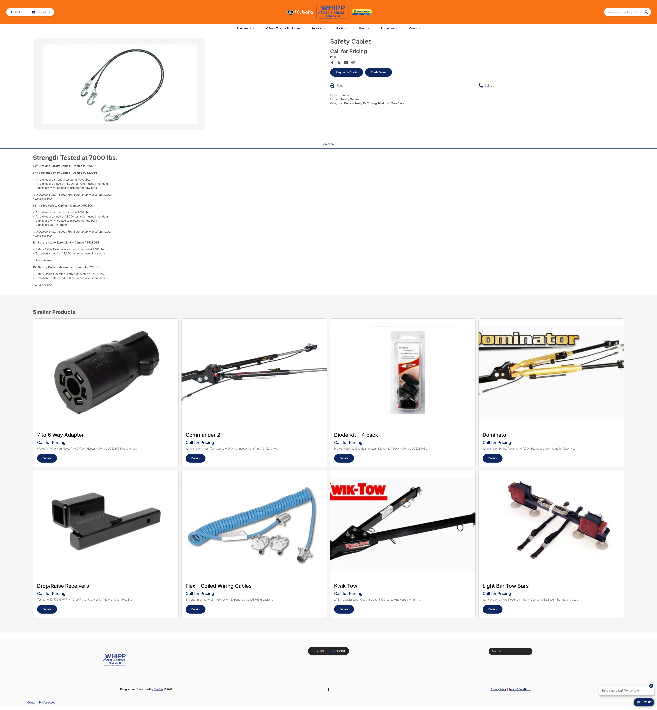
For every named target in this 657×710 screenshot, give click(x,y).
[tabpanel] (180, 84)
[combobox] (627, 12)
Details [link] (47, 458)
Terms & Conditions (520, 689)
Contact (414, 28)
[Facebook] (328, 689)
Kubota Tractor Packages (283, 28)
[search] (647, 12)
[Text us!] (644, 702)
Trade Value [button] (378, 72)
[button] (17, 12)
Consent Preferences (41, 702)
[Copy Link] (353, 63)
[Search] (528, 651)
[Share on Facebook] (332, 63)
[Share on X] (339, 63)
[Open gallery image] (119, 84)
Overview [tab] (328, 143)
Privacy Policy (498, 689)
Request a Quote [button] (346, 72)
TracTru (158, 689)
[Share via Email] (346, 63)
